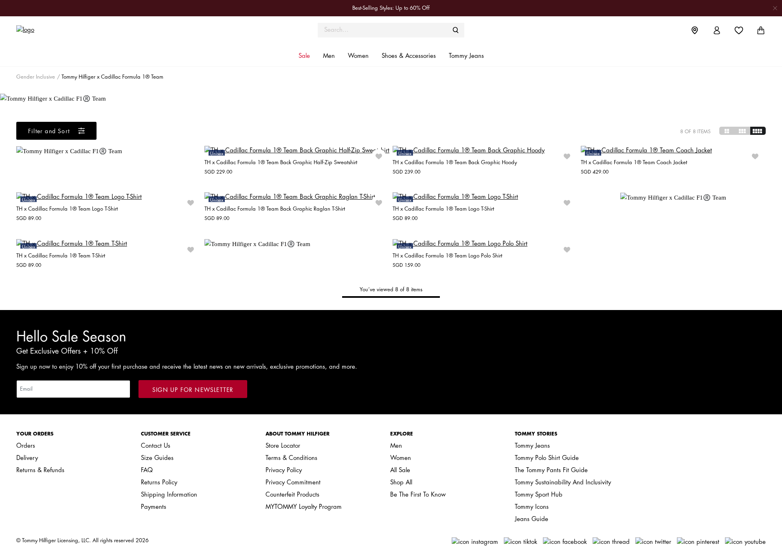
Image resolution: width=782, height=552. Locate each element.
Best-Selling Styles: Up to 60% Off (391, 8)
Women (400, 458)
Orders (25, 446)
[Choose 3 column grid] (742, 131)
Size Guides (157, 458)
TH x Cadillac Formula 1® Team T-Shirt (60, 255)
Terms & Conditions (291, 458)
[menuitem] (701, 30)
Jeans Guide (531, 519)
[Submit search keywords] (455, 30)
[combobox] (391, 30)
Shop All (401, 482)
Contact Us (155, 446)
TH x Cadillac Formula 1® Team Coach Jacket (634, 162)
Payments (153, 507)
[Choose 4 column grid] (758, 131)
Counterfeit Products (292, 495)
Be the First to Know (418, 495)
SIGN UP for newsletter (192, 390)
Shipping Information (169, 495)
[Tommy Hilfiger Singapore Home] (110, 30)
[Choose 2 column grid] (727, 131)
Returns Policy (159, 482)
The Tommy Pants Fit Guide (551, 470)
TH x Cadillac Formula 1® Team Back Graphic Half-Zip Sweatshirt (280, 162)
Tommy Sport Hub (538, 495)
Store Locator (283, 446)
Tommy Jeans (532, 446)
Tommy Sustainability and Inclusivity (563, 482)
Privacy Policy (284, 470)
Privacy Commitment (293, 482)
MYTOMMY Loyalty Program (304, 507)
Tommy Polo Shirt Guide (547, 458)
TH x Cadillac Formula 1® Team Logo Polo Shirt (447, 255)
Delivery (27, 458)
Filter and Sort (50, 131)
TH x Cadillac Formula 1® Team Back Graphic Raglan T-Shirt (274, 208)
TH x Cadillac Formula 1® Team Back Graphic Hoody (455, 162)
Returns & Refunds (40, 470)
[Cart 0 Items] (761, 30)
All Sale (400, 470)
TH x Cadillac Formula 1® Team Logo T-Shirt (67, 208)
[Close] (775, 8)
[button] (304, 56)
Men (396, 446)
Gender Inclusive (35, 76)
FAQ (147, 470)
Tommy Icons (532, 507)
